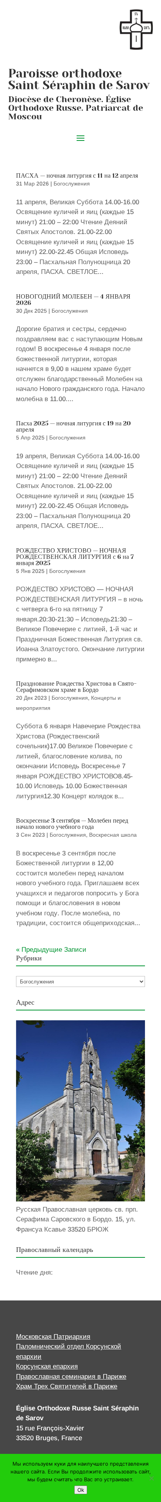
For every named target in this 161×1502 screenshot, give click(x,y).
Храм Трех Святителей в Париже (66, 1386)
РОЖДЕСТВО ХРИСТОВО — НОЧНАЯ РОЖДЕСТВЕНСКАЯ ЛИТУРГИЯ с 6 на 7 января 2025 (75, 557)
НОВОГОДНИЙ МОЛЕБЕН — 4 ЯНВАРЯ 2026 (73, 299)
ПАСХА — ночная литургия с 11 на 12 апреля (77, 175)
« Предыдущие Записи (51, 949)
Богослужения (72, 183)
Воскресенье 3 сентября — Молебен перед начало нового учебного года (72, 823)
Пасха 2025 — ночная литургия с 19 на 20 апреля (73, 426)
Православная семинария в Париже (71, 1376)
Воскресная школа (113, 835)
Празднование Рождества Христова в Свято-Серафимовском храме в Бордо (76, 686)
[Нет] (151, 1478)
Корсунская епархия (47, 1366)
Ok (80, 1490)
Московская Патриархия (53, 1336)
